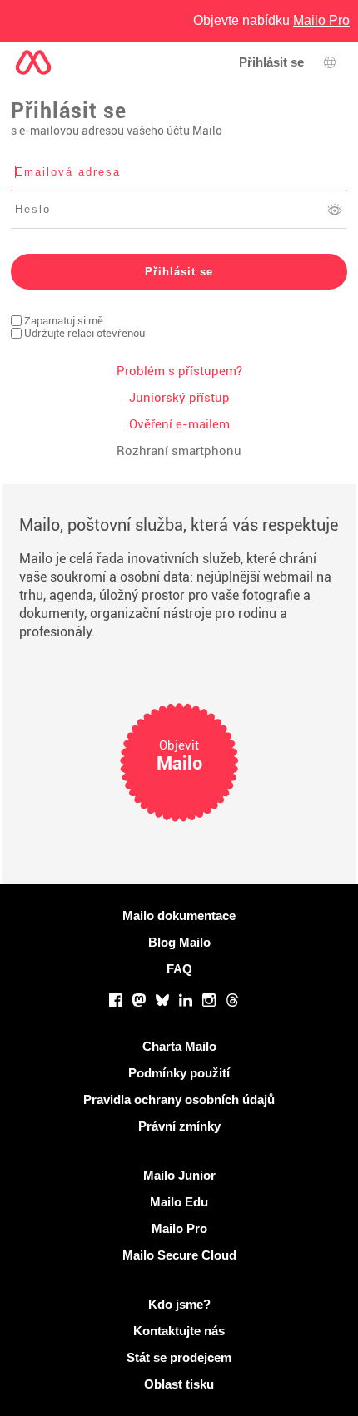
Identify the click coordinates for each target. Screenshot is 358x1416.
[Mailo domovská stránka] (33, 62)
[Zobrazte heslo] (334, 209)
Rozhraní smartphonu (179, 450)
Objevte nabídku (271, 20)
